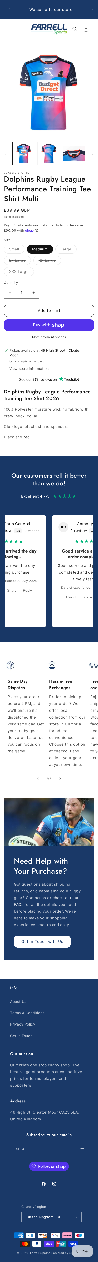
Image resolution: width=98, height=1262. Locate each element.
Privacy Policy (22, 1024)
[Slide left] (5, 154)
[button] (10, 29)
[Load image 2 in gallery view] (48, 153)
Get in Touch (21, 1036)
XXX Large (21, 272)
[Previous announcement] (9, 9)
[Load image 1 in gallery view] (23, 153)
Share (12, 590)
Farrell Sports (40, 1253)
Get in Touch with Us (42, 941)
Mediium (40, 249)
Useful (71, 597)
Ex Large (20, 261)
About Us (18, 1001)
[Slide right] (92, 154)
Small (16, 250)
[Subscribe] (82, 1148)
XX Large (50, 261)
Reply (27, 590)
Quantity (11, 283)
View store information (29, 368)
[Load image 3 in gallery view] (74, 153)
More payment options (49, 337)
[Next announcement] (92, 9)
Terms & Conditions (27, 1013)
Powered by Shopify (66, 1253)
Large (69, 250)
